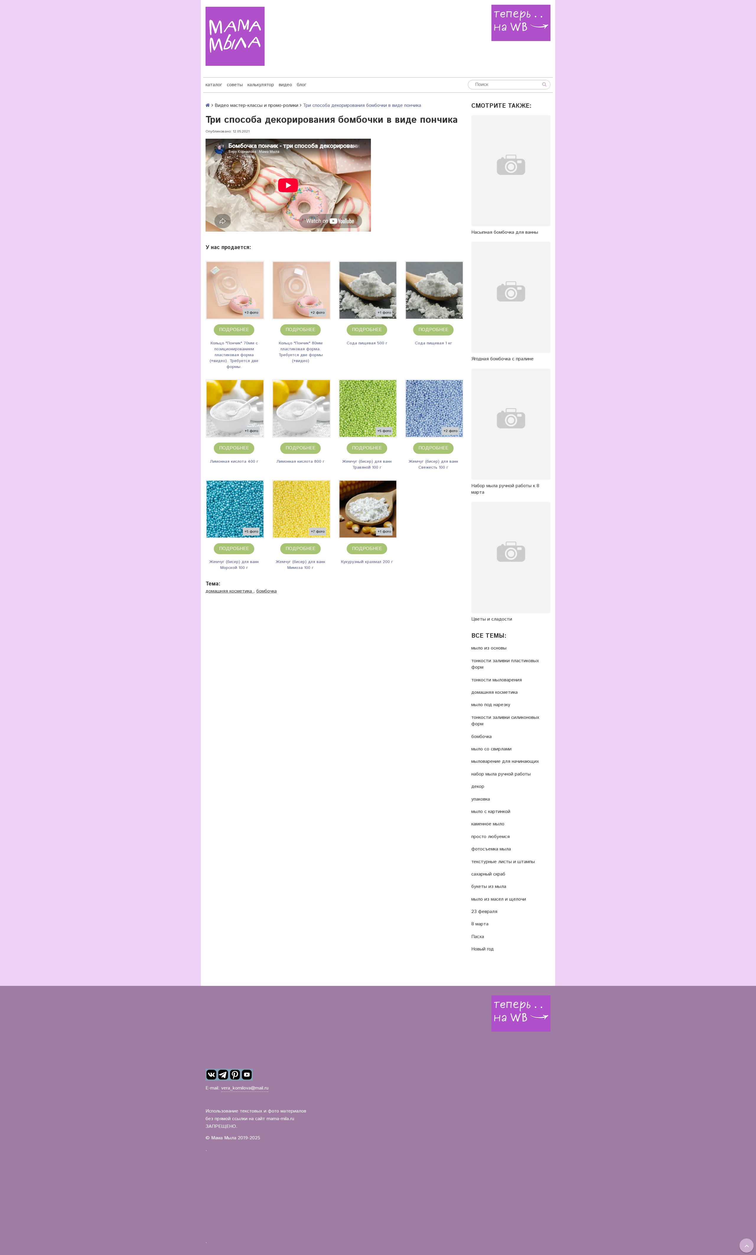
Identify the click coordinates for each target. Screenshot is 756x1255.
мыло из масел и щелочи (498, 899)
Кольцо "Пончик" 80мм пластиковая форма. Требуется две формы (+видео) (300, 352)
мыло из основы (488, 648)
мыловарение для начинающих (505, 761)
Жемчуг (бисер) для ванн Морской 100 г (234, 565)
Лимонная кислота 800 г (300, 461)
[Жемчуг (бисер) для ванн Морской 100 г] (235, 509)
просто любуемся (490, 837)
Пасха (477, 937)
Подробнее (234, 329)
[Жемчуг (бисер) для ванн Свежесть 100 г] (434, 408)
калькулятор (260, 84)
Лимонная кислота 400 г (234, 461)
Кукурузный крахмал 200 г (367, 562)
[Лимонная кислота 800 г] (301, 408)
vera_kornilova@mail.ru (244, 1088)
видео (285, 84)
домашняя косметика (229, 591)
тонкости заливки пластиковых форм (505, 664)
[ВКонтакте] (211, 1074)
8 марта (479, 924)
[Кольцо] (235, 290)
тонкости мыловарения (496, 680)
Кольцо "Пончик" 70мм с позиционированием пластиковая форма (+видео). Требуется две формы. (234, 355)
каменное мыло (487, 824)
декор (477, 786)
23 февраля (484, 912)
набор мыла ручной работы (501, 774)
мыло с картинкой (490, 812)
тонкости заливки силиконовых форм (505, 720)
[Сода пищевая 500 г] (367, 290)
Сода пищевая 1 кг (433, 343)
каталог (214, 84)
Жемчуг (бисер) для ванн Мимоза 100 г (300, 565)
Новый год (482, 949)
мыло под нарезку (490, 705)
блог (301, 84)
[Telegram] (223, 1074)
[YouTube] (247, 1074)
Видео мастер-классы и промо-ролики (256, 105)
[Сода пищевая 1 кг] (434, 290)
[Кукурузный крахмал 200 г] (367, 509)
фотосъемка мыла (491, 849)
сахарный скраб (488, 874)
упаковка (480, 799)
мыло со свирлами (491, 749)
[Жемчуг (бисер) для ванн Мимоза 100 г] (301, 509)
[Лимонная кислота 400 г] (235, 408)
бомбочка (266, 591)
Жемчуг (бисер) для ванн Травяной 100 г (367, 464)
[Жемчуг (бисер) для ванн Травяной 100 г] (367, 408)
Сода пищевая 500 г (367, 343)
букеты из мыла (488, 886)
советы (235, 84)
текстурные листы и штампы (503, 862)
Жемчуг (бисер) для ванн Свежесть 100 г (433, 464)
